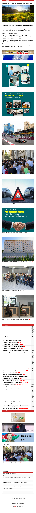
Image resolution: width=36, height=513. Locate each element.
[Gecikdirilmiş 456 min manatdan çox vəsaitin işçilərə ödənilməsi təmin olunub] (18, 220)
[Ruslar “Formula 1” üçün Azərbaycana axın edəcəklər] (18, 133)
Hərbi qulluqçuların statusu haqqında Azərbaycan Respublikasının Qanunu (13, 480)
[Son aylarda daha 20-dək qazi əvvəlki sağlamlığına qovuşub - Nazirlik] (18, 75)
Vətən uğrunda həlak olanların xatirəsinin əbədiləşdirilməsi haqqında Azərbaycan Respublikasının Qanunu (16, 475)
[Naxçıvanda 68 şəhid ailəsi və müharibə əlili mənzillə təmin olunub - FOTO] (18, 278)
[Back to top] (33, 510)
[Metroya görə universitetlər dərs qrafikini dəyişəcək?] (18, 162)
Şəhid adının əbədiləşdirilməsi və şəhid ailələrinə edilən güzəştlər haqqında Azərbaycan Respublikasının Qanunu (15, 483)
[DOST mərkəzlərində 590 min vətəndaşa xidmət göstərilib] (18, 104)
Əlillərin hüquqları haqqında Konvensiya (8, 488)
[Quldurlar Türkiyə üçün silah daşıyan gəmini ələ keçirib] (18, 453)
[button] (4, 457)
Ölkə (18, 62)
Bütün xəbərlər (6, 410)
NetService (15, 506)
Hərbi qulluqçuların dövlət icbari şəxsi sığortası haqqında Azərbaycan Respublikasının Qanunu (16, 486)
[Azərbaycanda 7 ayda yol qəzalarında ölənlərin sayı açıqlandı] (18, 191)
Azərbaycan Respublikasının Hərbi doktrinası (9, 473)
